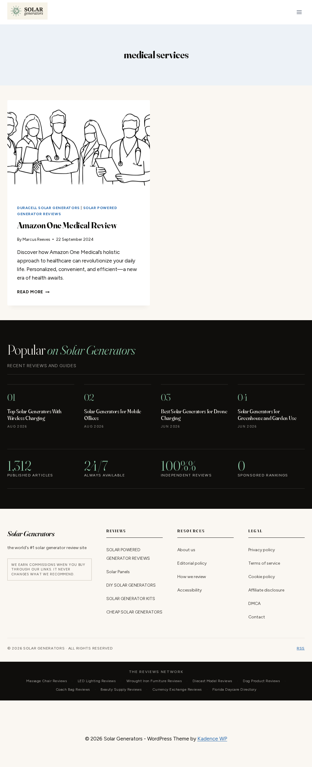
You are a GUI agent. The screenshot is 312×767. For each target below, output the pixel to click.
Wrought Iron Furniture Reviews (154, 681)
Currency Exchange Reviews (177, 689)
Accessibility (189, 590)
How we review (191, 577)
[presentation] (78, 147)
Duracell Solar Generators (48, 208)
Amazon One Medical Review (67, 225)
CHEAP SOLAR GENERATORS (134, 612)
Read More (33, 291)
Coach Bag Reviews (73, 689)
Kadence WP (212, 739)
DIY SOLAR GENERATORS (131, 585)
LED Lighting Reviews (97, 681)
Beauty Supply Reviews (121, 689)
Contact (256, 617)
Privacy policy (261, 549)
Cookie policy (261, 577)
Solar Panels (118, 572)
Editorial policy (192, 563)
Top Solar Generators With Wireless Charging (34, 414)
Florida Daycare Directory (234, 689)
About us (186, 549)
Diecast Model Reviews (212, 681)
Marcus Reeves (36, 239)
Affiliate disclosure (266, 590)
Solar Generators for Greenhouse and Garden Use (267, 414)
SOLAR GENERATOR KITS (130, 599)
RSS (301, 648)
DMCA (254, 603)
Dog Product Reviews (261, 681)
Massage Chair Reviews (46, 681)
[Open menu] (299, 12)
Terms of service (264, 563)
